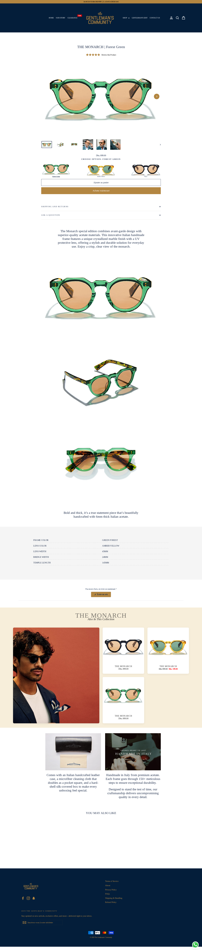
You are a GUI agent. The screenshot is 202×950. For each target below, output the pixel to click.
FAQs (107, 894)
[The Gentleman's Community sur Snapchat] (33, 898)
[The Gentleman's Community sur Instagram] (28, 898)
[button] (101, 54)
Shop (125, 18)
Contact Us (155, 18)
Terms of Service (111, 881)
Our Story (60, 18)
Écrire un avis (103, 595)
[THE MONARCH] (56, 675)
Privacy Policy (111, 890)
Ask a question (50, 215)
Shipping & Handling (113, 898)
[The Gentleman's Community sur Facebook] (23, 898)
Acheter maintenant (101, 190)
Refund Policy (111, 902)
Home (51, 18)
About (107, 885)
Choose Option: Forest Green (101, 159)
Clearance (72, 17)
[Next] (156, 96)
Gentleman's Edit (139, 18)
